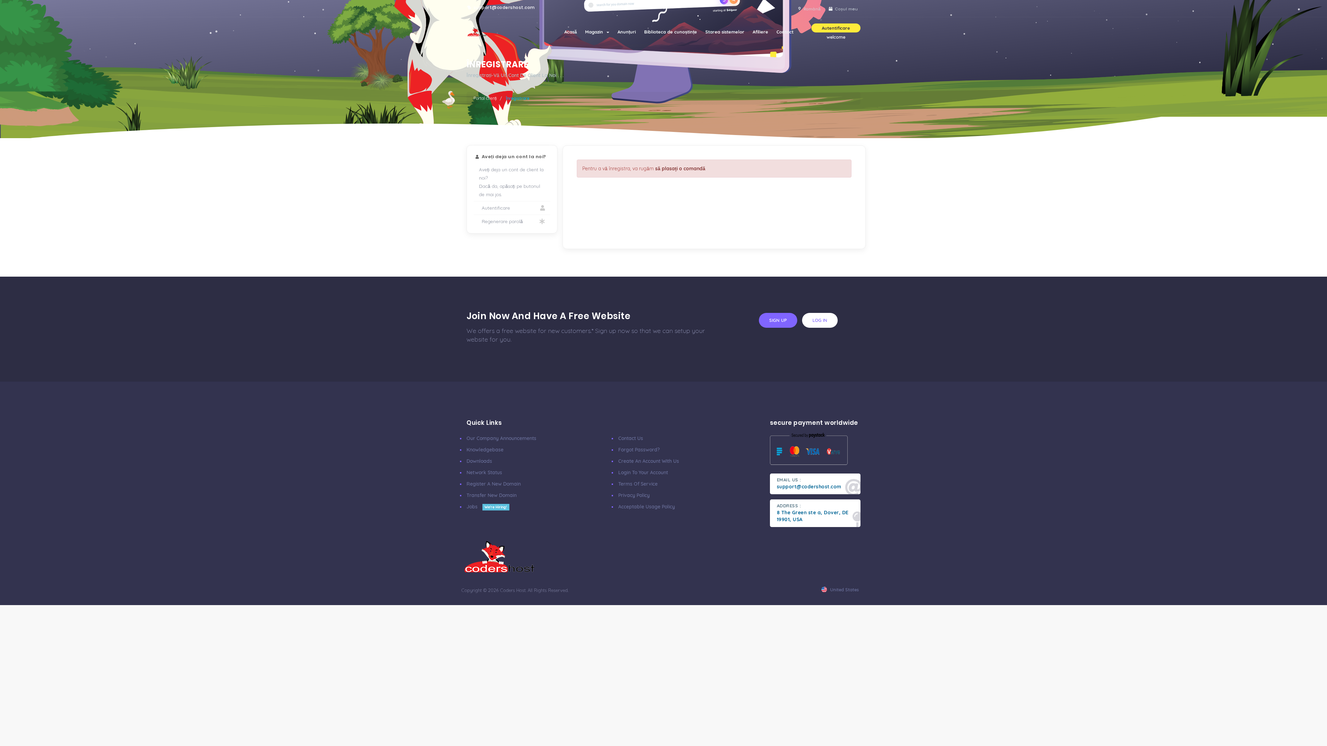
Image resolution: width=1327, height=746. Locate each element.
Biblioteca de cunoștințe (670, 32)
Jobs (487, 507)
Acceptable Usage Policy (646, 507)
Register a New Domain (494, 484)
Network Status (484, 472)
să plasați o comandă (680, 168)
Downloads (479, 461)
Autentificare (494, 208)
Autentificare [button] (836, 28)
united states (844, 589)
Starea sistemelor (724, 32)
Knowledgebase (485, 450)
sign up (778, 320)
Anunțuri (627, 32)
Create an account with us (648, 461)
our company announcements (501, 438)
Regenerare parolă (501, 221)
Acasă (570, 32)
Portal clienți (485, 98)
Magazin (595, 32)
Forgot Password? (639, 450)
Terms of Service (638, 484)
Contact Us (630, 438)
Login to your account (643, 472)
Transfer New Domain (492, 495)
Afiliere (760, 32)
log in (819, 320)
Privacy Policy (634, 495)
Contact (785, 32)
